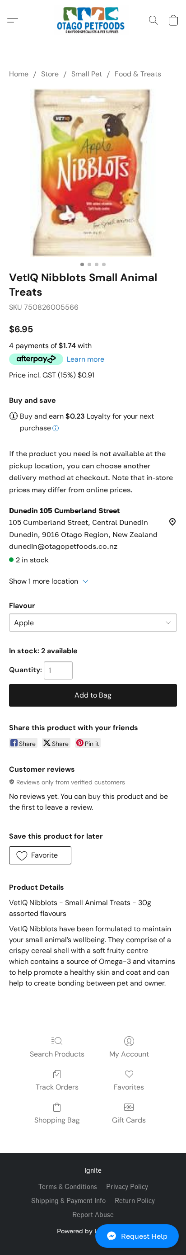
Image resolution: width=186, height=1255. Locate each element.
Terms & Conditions (67, 1187)
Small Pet (86, 74)
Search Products (57, 1054)
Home (18, 74)
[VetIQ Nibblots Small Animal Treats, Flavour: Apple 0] (93, 173)
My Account (129, 1054)
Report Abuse (93, 1215)
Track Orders (57, 1087)
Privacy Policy (127, 1187)
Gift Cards (129, 1120)
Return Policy (135, 1201)
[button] (93, 1236)
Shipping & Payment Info (68, 1201)
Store (50, 74)
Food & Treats (138, 74)
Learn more (85, 359)
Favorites (129, 1087)
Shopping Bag (57, 1120)
